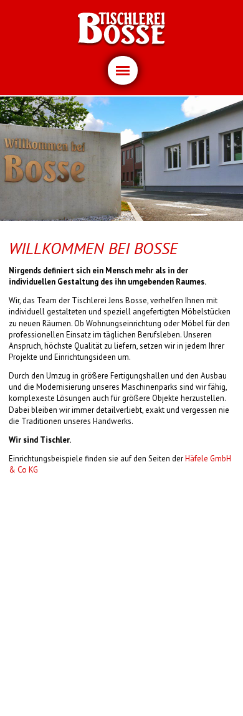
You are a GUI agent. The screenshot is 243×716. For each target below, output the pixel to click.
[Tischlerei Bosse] (121, 29)
